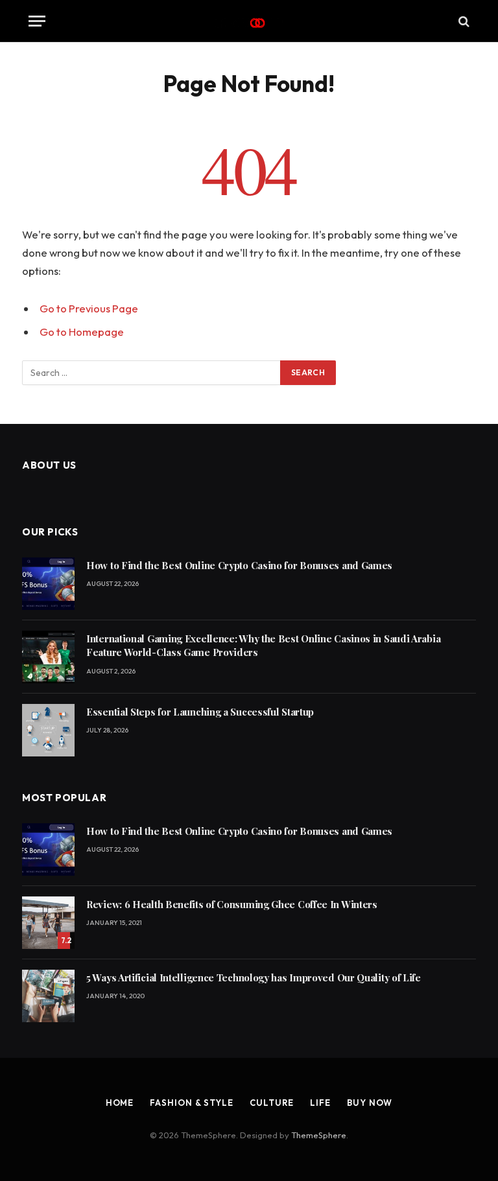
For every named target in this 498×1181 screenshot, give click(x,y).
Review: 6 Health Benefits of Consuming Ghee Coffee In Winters (231, 904)
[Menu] (37, 21)
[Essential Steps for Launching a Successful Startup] (48, 730)
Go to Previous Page (89, 308)
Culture (272, 1102)
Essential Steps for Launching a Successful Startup (200, 711)
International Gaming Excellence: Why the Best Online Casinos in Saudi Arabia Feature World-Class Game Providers (263, 645)
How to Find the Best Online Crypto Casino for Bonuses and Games (239, 565)
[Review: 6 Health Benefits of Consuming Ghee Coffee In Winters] (48, 922)
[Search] (462, 21)
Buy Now (369, 1102)
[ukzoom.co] (249, 21)
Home (120, 1102)
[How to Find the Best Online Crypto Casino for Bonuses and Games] (48, 583)
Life (320, 1102)
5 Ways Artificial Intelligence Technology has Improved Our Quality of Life (253, 977)
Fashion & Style (191, 1102)
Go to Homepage (82, 331)
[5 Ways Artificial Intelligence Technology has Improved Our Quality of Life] (48, 996)
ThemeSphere (318, 1135)
